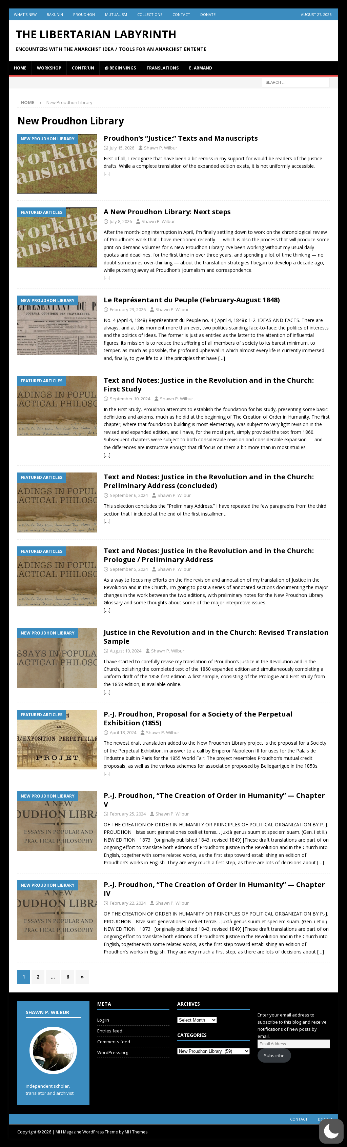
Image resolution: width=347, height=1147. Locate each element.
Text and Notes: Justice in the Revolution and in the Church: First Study (209, 385)
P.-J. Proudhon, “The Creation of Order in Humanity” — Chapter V (214, 800)
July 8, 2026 (121, 221)
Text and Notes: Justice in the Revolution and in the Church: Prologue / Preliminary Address (209, 555)
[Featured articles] (57, 237)
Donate (208, 14)
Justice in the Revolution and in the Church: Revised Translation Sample (216, 637)
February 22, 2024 (128, 903)
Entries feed (109, 1031)
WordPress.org (112, 1052)
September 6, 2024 (129, 495)
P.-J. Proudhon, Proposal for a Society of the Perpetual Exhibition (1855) (198, 718)
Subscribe (274, 1055)
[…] (107, 173)
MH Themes (136, 1132)
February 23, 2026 (128, 309)
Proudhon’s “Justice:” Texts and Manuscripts (181, 138)
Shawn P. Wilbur (160, 148)
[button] (331, 1131)
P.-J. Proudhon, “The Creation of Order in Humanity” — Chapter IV (214, 889)
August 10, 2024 (125, 651)
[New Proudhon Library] (57, 164)
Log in (103, 1020)
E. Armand (200, 68)
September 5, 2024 (129, 569)
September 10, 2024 (130, 399)
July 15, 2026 (122, 148)
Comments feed (113, 1042)
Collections (149, 14)
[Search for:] (296, 82)
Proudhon (84, 14)
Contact (181, 14)
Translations (162, 68)
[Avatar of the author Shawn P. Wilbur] (53, 1067)
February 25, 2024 (128, 814)
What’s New (25, 14)
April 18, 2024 (123, 732)
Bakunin (55, 14)
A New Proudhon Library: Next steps (167, 211)
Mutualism (116, 14)
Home (20, 68)
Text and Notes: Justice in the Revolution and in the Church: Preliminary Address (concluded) (209, 481)
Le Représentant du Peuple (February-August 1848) (192, 299)
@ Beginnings (120, 68)
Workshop (49, 68)
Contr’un (83, 68)
